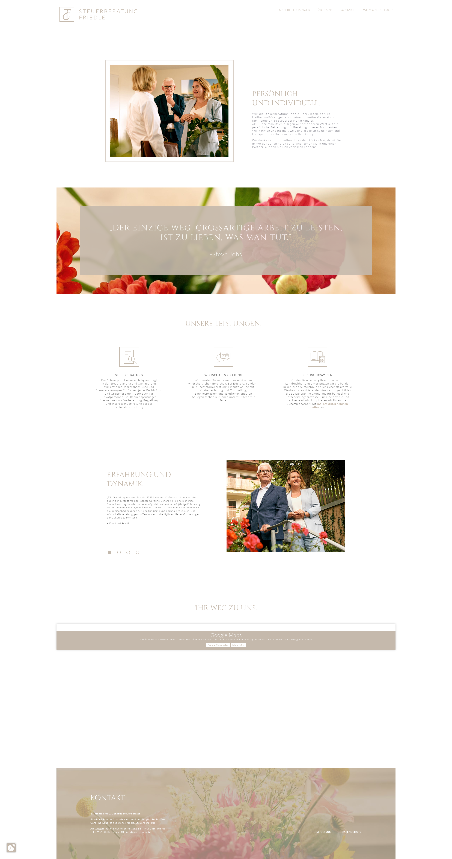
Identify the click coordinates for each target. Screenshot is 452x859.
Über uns (325, 9)
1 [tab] (109, 552)
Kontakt (347, 9)
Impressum (324, 831)
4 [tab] (137, 552)
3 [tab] (128, 552)
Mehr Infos (238, 645)
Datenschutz (352, 831)
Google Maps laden (218, 645)
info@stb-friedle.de (138, 831)
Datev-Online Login (378, 9)
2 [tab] (119, 552)
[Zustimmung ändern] (11, 847)
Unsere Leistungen (294, 9)
